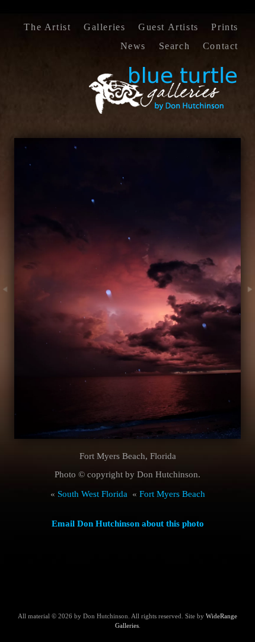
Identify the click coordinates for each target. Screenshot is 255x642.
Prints (224, 27)
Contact (220, 46)
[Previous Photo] (7, 311)
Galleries (104, 27)
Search (174, 46)
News (133, 46)
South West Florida (93, 494)
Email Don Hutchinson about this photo (128, 523)
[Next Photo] (248, 311)
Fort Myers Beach (172, 494)
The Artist (47, 27)
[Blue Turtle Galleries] (163, 112)
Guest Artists (168, 27)
